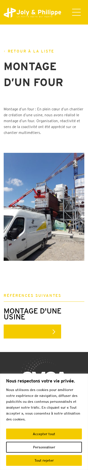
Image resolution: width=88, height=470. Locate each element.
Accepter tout (44, 434)
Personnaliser (44, 447)
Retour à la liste (31, 51)
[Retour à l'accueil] (28, 13)
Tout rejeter (44, 460)
